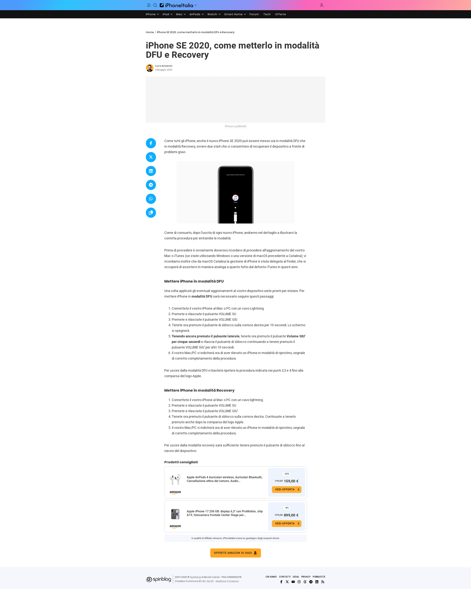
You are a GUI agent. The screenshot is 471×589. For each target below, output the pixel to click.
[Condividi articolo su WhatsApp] (151, 199)
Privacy (306, 576)
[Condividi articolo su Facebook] (151, 143)
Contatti (285, 576)
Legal (296, 576)
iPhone (151, 14)
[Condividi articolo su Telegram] (151, 185)
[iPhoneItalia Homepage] (176, 5)
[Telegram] (311, 581)
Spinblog (195, 577)
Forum (254, 14)
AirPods (195, 14)
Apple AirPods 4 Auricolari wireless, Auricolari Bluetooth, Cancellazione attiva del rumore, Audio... (224, 479)
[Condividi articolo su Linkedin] (151, 171)
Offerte (280, 14)
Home (150, 32)
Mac (179, 14)
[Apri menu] (195, 5)
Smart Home (233, 14)
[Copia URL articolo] (151, 213)
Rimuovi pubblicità (235, 126)
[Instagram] (299, 581)
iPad (166, 14)
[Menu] (149, 5)
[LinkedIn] (316, 581)
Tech (267, 14)
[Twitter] (287, 581)
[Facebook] (281, 581)
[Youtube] (293, 581)
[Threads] (305, 581)
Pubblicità (319, 576)
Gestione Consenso (227, 581)
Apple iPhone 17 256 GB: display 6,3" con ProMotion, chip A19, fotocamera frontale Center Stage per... (225, 513)
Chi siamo (271, 576)
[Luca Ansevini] (150, 68)
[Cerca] (155, 5)
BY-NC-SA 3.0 (206, 581)
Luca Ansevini (163, 66)
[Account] (321, 5)
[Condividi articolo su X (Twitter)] (151, 157)
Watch (212, 14)
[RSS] (322, 581)
